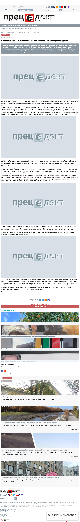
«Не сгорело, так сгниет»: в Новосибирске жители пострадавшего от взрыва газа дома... (30, 397)
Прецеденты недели (8, 28)
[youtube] (62, 7)
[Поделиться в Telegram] (43, 300)
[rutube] (54, 7)
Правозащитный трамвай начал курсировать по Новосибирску (18, 361)
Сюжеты (11, 25)
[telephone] (1, 495)
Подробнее (74, 401)
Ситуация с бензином (21, 28)
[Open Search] (74, 10)
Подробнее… (66, 518)
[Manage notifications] (2, 520)
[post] (49, 7)
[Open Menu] (6, 10)
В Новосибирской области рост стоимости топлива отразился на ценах (20, 349)
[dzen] (65, 7)
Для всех (35, 25)
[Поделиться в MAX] (48, 300)
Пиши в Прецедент (25, 10)
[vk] (52, 7)
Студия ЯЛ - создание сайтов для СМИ (73, 521)
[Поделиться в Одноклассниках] (45, 300)
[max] (68, 7)
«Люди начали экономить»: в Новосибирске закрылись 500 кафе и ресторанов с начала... (31, 477)
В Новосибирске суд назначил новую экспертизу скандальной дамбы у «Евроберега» (30, 423)
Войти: (2, 369)
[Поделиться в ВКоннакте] (40, 300)
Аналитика (18, 25)
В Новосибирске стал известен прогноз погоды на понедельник (18, 323)
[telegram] (60, 7)
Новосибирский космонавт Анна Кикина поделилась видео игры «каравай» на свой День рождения (28, 336)
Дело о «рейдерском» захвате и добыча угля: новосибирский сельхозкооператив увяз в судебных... (34, 450)
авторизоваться (26, 366)
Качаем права (27, 25)
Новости (4, 25)
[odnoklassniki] (57, 7)
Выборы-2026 (32, 28)
